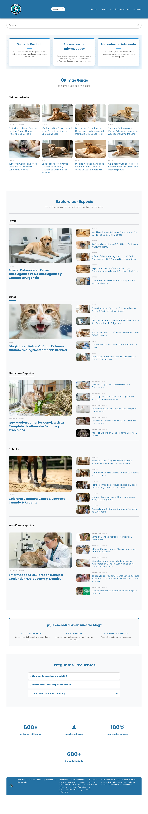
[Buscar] (62, 9)
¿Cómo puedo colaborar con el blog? (48, 693)
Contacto (21, 780)
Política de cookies (35, 780)
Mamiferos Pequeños (120, 9)
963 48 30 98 (80, 784)
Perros (94, 9)
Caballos (137, 9)
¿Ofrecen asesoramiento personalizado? (50, 684)
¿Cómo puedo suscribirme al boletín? (48, 676)
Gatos (103, 9)
